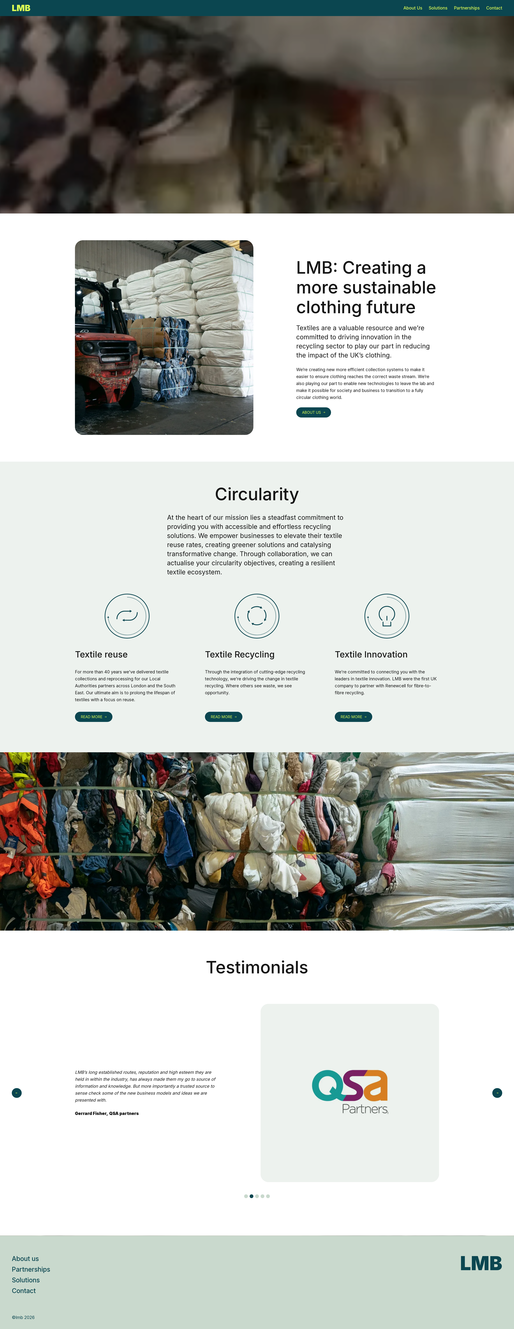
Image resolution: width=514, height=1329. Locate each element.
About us (311, 412)
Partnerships (467, 8)
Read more (91, 717)
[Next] (497, 1093)
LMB (21, 8)
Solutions (438, 8)
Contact (494, 8)
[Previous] (17, 1093)
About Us (412, 8)
